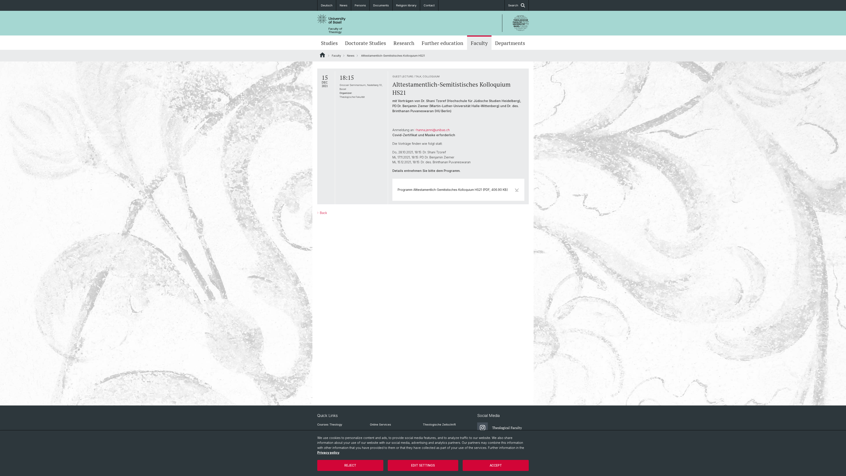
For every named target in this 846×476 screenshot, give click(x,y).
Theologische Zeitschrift (439, 424)
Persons (360, 5)
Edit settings (423, 465)
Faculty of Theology (335, 30)
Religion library (406, 5)
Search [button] (513, 5)
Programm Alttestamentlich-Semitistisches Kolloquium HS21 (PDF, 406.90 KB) (453, 190)
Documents (381, 5)
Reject (350, 465)
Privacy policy (328, 452)
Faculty (479, 43)
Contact (429, 5)
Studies (329, 43)
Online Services (380, 424)
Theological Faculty (507, 428)
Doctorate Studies (365, 43)
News (343, 5)
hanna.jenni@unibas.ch (433, 130)
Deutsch (326, 5)
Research (403, 43)
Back (323, 213)
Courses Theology (329, 424)
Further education (442, 43)
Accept (496, 465)
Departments (510, 43)
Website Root (322, 54)
